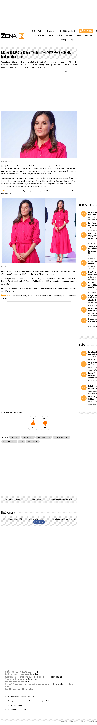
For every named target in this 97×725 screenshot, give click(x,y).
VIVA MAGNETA (33, 441)
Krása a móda (86, 30)
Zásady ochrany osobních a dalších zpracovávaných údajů (28, 701)
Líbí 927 (33, 423)
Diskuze (88, 35)
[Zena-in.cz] (14, 35)
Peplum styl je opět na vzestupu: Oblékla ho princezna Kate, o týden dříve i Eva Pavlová (39, 192)
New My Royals (18, 412)
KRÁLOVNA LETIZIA (43, 437)
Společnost (39, 35)
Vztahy (69, 35)
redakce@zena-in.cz (55, 676)
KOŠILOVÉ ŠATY (28, 437)
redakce (35, 674)
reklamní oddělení (57, 684)
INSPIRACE (14, 437)
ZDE (37, 671)
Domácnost (50, 30)
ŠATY (21, 441)
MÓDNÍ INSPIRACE (9, 441)
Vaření (59, 35)
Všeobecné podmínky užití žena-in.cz (21, 696)
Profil (63, 40)
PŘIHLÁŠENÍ (46, 519)
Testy (50, 35)
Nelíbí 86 (45, 423)
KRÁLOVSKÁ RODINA (61, 437)
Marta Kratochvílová (64, 499)
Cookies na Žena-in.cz (16, 705)
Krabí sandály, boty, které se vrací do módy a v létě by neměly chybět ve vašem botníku (39, 297)
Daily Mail (9, 412)
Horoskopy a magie (67, 30)
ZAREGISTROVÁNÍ (34, 519)
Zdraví (78, 35)
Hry (71, 40)
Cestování (36, 30)
